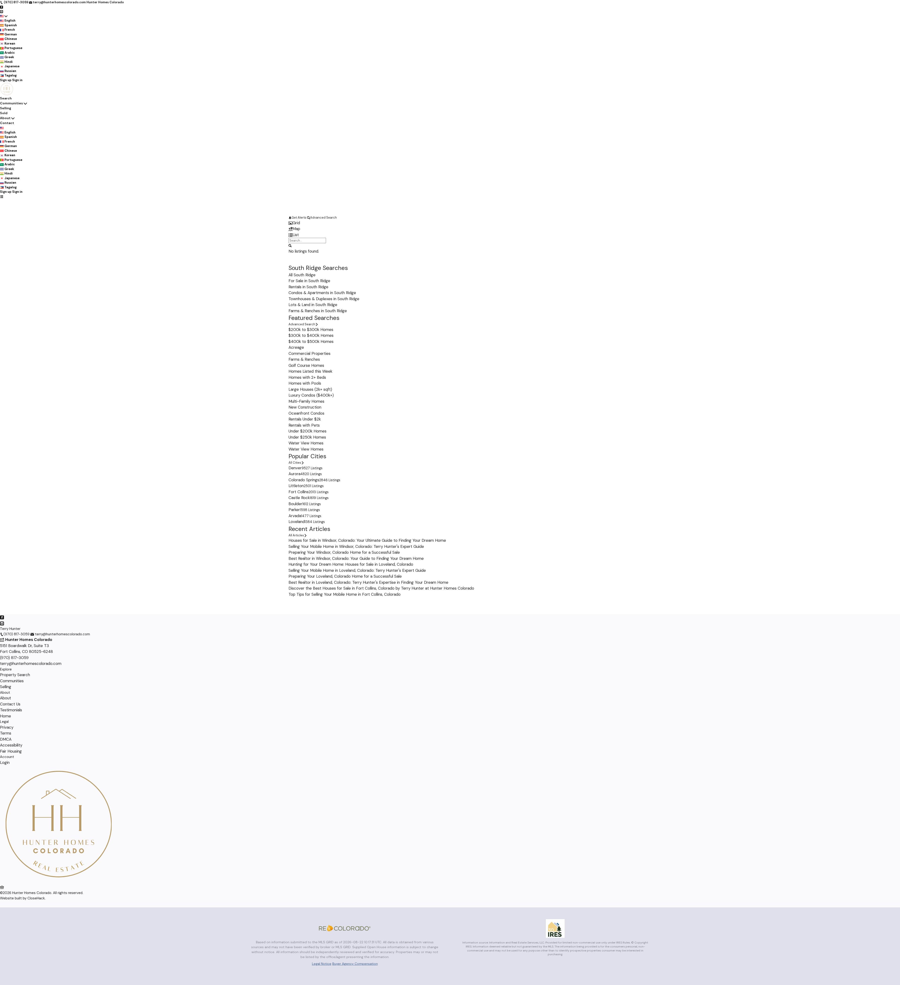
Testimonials (11, 709)
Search (6, 98)
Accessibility (11, 745)
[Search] (290, 245)
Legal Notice (321, 964)
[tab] (450, 223)
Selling (5, 108)
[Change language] (4, 16)
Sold (4, 113)
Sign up (5, 80)
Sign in (17, 80)
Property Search (15, 674)
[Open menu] (1, 196)
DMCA (5, 739)
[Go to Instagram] (1, 11)
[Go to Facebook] (1, 7)
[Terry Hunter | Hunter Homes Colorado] (58, 881)
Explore (6, 669)
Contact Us (10, 704)
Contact (7, 123)
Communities (11, 103)
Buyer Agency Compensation (355, 964)
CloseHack (36, 898)
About (5, 118)
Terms (5, 733)
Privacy (6, 727)
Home (5, 716)
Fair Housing (11, 751)
